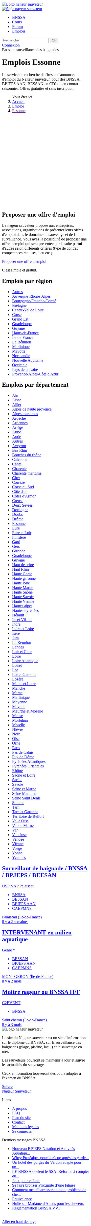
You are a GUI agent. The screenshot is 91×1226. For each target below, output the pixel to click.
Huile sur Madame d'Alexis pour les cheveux (48, 1203)
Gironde (18, 551)
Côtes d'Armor (24, 496)
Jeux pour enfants (26, 1180)
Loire (16, 656)
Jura (15, 638)
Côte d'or (19, 491)
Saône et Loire (23, 775)
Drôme (17, 519)
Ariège (17, 427)
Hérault (18, 615)
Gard (16, 542)
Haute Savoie (23, 597)
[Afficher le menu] (22, 9)
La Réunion (21, 342)
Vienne (18, 844)
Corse (16, 314)
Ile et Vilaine (22, 619)
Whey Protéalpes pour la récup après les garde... (50, 1158)
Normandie (21, 356)
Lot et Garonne (24, 674)
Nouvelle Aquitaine (27, 360)
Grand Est (20, 319)
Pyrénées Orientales (28, 766)
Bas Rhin (19, 450)
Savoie (17, 784)
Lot (15, 670)
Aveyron (19, 446)
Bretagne (19, 305)
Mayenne (19, 702)
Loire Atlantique (25, 661)
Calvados (19, 459)
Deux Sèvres (22, 505)
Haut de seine (23, 565)
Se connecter (22, 1131)
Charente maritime (26, 473)
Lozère (17, 679)
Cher (16, 478)
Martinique (21, 346)
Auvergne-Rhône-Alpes (31, 296)
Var (15, 830)
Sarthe (17, 780)
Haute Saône (22, 592)
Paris (16, 748)
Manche (18, 688)
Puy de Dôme (23, 757)
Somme (18, 802)
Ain (15, 395)
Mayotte (18, 351)
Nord (16, 734)
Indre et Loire (23, 629)
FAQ (16, 1113)
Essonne (19, 111)
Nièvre (17, 729)
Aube (16, 432)
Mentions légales (25, 1127)
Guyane (18, 328)
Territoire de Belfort (28, 816)
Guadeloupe (22, 324)
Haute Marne (22, 587)
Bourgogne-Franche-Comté (34, 301)
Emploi (18, 106)
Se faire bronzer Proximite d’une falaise (43, 1185)
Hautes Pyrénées (25, 610)
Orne (16, 743)
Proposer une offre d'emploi (24, 261)
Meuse (17, 716)
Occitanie (19, 365)
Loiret (17, 665)
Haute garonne (24, 578)
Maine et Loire (24, 684)
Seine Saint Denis (26, 798)
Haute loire (21, 583)
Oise (15, 738)
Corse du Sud (23, 487)
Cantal (17, 464)
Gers (16, 546)
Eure (16, 528)
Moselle (18, 725)
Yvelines (19, 857)
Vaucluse (19, 835)
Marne (17, 693)
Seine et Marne (24, 789)
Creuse (17, 500)
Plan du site (21, 1117)
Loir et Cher (22, 651)
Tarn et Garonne (25, 812)
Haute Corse (22, 574)
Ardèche (19, 418)
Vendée (18, 839)
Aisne (16, 400)
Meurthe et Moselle (27, 711)
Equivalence (22, 1199)
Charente (19, 468)
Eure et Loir (21, 533)
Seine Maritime (24, 793)
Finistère (19, 537)
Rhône (17, 770)
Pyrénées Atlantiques (29, 761)
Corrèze (18, 482)
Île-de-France (22, 337)
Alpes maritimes (25, 414)
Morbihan (20, 720)
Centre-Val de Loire (28, 310)
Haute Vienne (23, 601)
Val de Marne (23, 825)
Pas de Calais (22, 752)
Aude (16, 436)
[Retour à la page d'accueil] (22, 4)
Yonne (17, 853)
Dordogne (20, 510)
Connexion (11, 45)
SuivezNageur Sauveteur (16, 1088)
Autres (17, 292)
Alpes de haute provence (32, 409)
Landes (18, 647)
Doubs (17, 514)
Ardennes (20, 423)
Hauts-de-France (25, 333)
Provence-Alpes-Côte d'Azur (35, 374)
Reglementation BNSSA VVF (36, 1208)
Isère (16, 633)
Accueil (18, 101)
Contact (18, 1122)
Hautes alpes (22, 606)
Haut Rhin (20, 569)
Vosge (17, 848)
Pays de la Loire (25, 369)
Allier (16, 404)
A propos (19, 1108)
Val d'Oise (20, 821)
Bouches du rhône (26, 455)
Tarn (15, 807)
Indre (16, 624)
